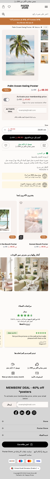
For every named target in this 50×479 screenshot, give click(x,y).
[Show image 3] (44, 58)
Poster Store (30, 473)
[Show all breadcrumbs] (45, 27)
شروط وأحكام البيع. (41, 451)
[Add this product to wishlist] (6, 145)
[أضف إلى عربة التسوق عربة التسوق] (21, 237)
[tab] (9, 7)
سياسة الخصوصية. (25, 455)
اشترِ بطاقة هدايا (23, 444)
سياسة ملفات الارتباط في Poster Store (17, 451)
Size (46, 125)
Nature (37, 27)
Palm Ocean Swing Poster (22, 27)
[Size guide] (44, 145)
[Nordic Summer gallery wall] (31, 274)
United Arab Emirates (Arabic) (25, 468)
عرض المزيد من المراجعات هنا (25, 353)
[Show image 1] (44, 35)
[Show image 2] (44, 47)
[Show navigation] (46, 6)
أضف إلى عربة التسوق (25, 138)
